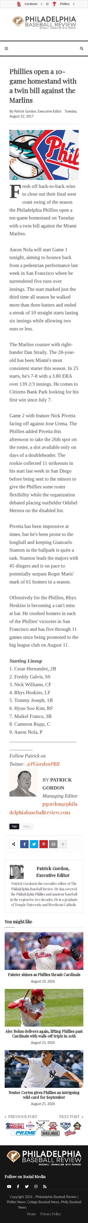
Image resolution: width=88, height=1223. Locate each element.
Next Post (69, 1116)
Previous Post (22, 1116)
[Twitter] (34, 844)
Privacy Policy (50, 1214)
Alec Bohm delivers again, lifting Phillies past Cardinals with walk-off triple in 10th (44, 1033)
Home (31, 1214)
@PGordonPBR (42, 763)
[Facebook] (24, 844)
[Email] (53, 844)
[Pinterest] (43, 844)
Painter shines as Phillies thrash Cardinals (44, 974)
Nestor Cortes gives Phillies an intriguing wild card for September (44, 1094)
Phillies (27, 826)
